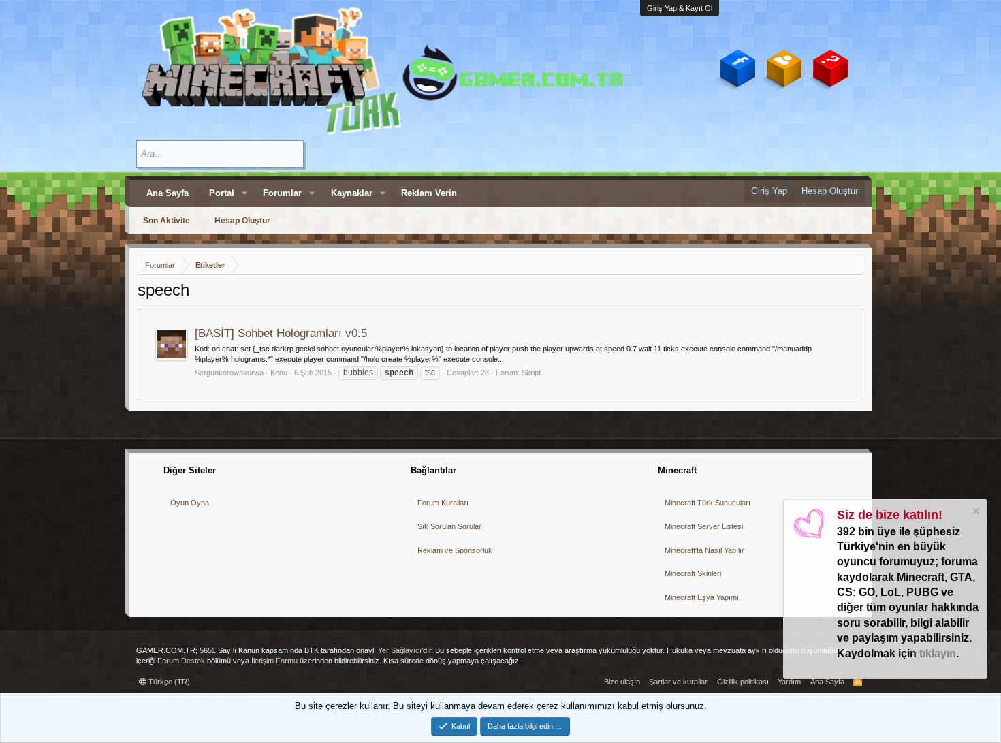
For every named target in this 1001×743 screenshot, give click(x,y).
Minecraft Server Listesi (704, 526)
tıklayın (937, 653)
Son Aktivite (166, 220)
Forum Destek (181, 661)
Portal (221, 193)
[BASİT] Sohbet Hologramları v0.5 (281, 333)
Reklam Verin (429, 193)
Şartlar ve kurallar (678, 682)
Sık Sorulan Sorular (449, 526)
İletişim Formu (274, 661)
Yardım (789, 682)
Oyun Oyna (189, 503)
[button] (244, 193)
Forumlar (282, 193)
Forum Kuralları (442, 503)
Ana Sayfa (167, 193)
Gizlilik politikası (743, 682)
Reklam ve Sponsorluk (454, 550)
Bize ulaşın (622, 682)
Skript (531, 372)
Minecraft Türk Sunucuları (707, 503)
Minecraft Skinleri (693, 573)
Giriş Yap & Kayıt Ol (679, 8)
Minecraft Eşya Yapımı (702, 597)
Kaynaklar (351, 193)
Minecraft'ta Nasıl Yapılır (704, 550)
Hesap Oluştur (242, 220)
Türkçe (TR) (168, 682)
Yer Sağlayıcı (400, 650)
